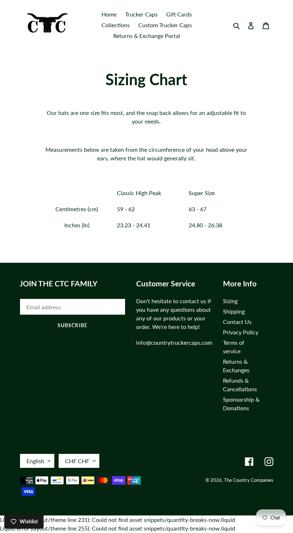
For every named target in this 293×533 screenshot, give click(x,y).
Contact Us (237, 321)
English (35, 460)
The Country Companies (248, 480)
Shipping (234, 311)
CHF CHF (77, 460)
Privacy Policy (240, 332)
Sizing (230, 300)
